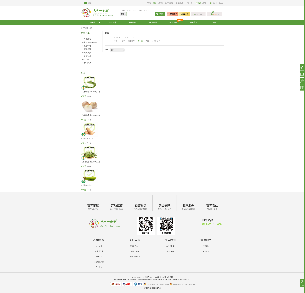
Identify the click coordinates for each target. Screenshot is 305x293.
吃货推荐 (131, 41)
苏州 (139, 37)
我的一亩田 (198, 14)
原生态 (140, 41)
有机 (123, 10)
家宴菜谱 (153, 22)
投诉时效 (206, 246)
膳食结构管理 (135, 257)
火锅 (128, 10)
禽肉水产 (86, 53)
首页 (82, 28)
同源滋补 (86, 56)
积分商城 (193, 22)
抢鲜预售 (133, 22)
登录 (149, 3)
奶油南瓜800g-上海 (87, 138)
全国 (126, 37)
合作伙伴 (170, 251)
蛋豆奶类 (86, 46)
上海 (89, 3)
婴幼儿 (146, 10)
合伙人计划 (170, 246)
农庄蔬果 (86, 39)
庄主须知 (169, 3)
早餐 (140, 10)
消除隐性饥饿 (99, 262)
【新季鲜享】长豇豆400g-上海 (90, 92)
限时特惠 (112, 22)
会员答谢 (179, 3)
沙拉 (134, 10)
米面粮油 (86, 49)
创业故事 (99, 246)
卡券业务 (189, 3)
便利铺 (85, 59)
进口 (147, 41)
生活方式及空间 (89, 42)
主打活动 (86, 63)
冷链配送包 (156, 41)
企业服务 (173, 22)
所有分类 (88, 28)
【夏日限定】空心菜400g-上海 (90, 162)
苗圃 (214, 22)
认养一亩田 (134, 251)
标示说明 (206, 251)
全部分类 (92, 22)
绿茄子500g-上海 (86, 185)
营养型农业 (99, 251)
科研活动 (99, 257)
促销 (123, 41)
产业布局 (99, 267)
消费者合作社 (135, 246)
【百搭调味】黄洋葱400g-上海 (90, 115)
